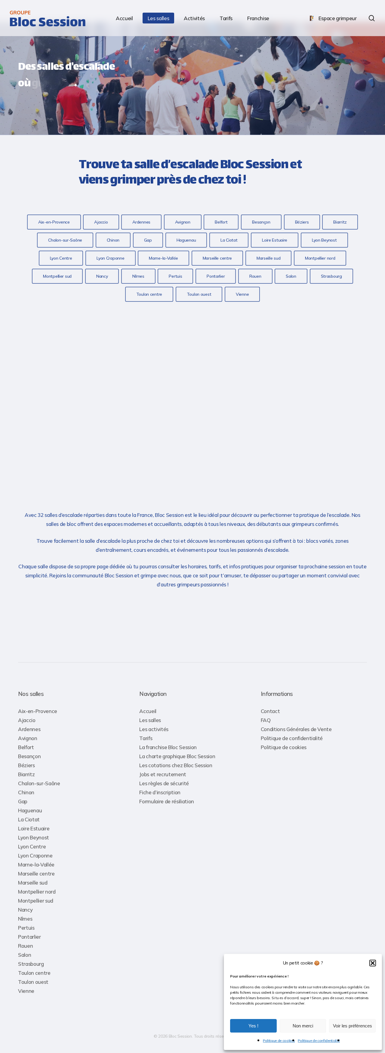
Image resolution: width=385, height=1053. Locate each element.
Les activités (153, 729)
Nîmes (25, 919)
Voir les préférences (352, 1025)
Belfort (26, 747)
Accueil (147, 711)
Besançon (29, 756)
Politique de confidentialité (319, 1040)
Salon (24, 955)
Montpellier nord (37, 891)
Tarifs (145, 738)
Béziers (26, 765)
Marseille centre (36, 873)
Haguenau (30, 810)
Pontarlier (29, 937)
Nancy (25, 909)
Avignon (27, 738)
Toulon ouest (33, 982)
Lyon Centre (32, 846)
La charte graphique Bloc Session (177, 756)
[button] (373, 963)
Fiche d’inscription (159, 792)
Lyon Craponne (35, 855)
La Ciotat (29, 819)
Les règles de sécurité (164, 783)
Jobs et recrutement (162, 774)
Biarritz (26, 774)
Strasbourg (31, 964)
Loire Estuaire (33, 828)
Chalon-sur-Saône (39, 783)
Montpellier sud (35, 900)
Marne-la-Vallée (36, 864)
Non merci (303, 1025)
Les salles (150, 720)
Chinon (26, 792)
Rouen (25, 946)
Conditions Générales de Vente (296, 729)
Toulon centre (34, 973)
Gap (22, 801)
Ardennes (29, 729)
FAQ (266, 720)
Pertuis (26, 928)
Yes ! (253, 1025)
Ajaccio (26, 720)
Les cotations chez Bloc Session (175, 765)
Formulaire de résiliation (166, 801)
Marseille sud (33, 882)
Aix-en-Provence (37, 711)
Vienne (26, 991)
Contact (270, 711)
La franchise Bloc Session (168, 747)
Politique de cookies (279, 1040)
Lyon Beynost (33, 837)
